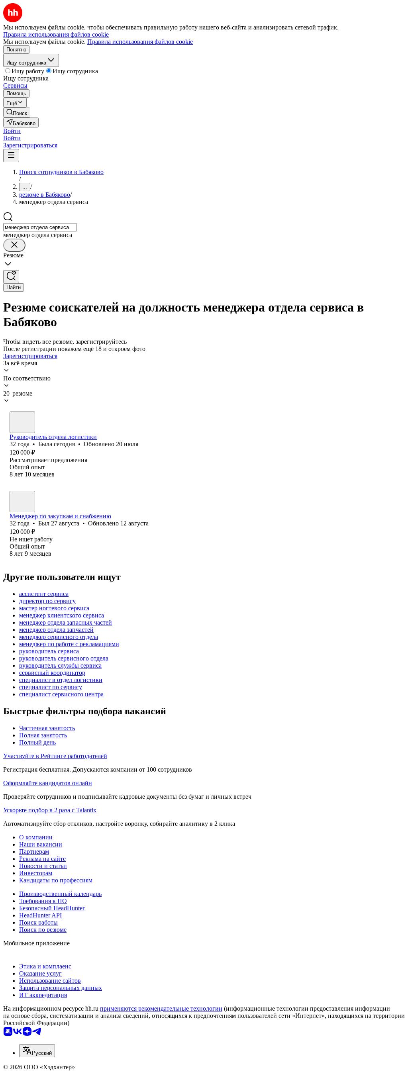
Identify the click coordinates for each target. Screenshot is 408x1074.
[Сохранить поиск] (11, 276)
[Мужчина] (22, 501)
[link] (16, 113)
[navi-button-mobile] (11, 155)
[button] (12, 130)
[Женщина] (22, 422)
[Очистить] (14, 245)
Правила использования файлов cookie (140, 41)
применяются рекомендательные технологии (161, 1008)
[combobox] (40, 227)
